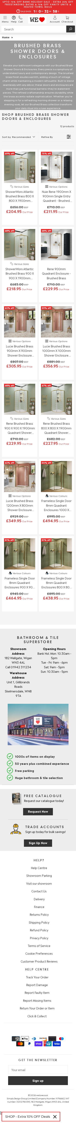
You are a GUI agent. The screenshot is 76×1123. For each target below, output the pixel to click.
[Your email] (38, 1069)
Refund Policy (39, 930)
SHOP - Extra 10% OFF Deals (27, 1117)
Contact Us (39, 891)
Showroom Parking (39, 875)
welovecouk (42, 1095)
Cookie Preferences (39, 953)
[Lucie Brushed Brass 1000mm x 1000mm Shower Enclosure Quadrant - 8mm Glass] (56, 321)
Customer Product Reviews (39, 961)
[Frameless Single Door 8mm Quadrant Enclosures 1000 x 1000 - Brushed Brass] (56, 476)
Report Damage (37, 985)
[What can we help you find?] (38, 29)
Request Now (38, 811)
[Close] (55, 1116)
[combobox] (38, 29)
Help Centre (39, 868)
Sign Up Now (38, 842)
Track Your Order (37, 977)
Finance (39, 907)
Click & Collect (37, 1016)
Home (6, 37)
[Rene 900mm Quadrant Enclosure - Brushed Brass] (56, 244)
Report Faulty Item (37, 992)
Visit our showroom (39, 883)
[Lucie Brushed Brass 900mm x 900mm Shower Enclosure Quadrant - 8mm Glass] (19, 321)
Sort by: (16, 137)
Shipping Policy (39, 922)
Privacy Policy (39, 938)
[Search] (70, 29)
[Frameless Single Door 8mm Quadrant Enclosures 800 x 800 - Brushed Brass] (56, 554)
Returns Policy (39, 914)
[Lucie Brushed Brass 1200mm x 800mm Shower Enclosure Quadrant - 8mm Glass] (19, 476)
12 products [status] (67, 126)
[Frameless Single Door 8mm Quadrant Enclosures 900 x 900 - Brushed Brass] (19, 554)
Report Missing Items (37, 1000)
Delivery (39, 899)
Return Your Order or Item (37, 1008)
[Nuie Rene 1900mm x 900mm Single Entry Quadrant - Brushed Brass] (56, 167)
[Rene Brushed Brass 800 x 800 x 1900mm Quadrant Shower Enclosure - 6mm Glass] (56, 399)
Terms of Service (39, 946)
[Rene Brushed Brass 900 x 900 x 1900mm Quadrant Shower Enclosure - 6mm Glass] (19, 399)
